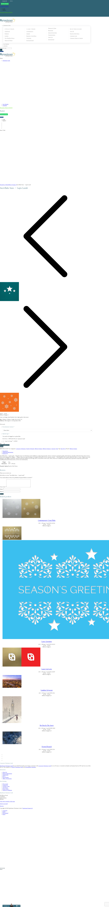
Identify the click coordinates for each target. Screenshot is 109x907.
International (51, 39)
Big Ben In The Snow (47, 725)
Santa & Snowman (52, 32)
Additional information (8, 452)
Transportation (51, 35)
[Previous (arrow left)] (0, 869)
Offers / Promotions (7, 778)
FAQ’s (4, 776)
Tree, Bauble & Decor (9, 38)
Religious (7, 33)
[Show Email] (17, 906)
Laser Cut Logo (47, 669)
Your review (3, 486)
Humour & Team (52, 28)
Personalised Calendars (30, 767)
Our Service (5, 787)
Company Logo (73, 36)
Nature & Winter (8, 40)
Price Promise (6, 777)
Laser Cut (50, 37)
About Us (5, 772)
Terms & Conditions (7, 790)
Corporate (28, 38)
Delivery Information (7, 773)
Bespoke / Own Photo (31, 36)
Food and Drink (30, 40)
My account (5, 783)
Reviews (2, 806)
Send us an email (4, 803)
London (6, 36)
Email (1, 491)
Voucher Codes (6, 786)
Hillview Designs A (12, 184)
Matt (57, 448)
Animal (28, 33)
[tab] (47, 451)
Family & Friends (30, 448)
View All (72, 31)
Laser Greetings (47, 641)
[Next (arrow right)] (1, 869)
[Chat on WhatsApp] (5, 4)
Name (2, 489)
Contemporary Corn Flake (46, 520)
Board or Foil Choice (74, 33)
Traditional (7, 31)
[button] (1, 446)
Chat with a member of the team (7, 801)
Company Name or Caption (76, 38)
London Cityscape (47, 690)
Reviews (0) (5, 453)
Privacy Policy (6, 788)
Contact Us (5, 785)
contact (1, 51)
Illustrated (50, 30)
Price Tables (5, 184)
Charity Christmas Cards (17, 767)
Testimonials (5, 774)
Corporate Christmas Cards (44, 765)
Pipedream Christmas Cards (6, 765)
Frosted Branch (47, 746)
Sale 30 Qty (63, 448)
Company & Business (21, 448)
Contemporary (29, 31)
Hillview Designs (38, 448)
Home (1, 184)
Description (5, 451)
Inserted (53, 448)
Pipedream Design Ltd (28, 808)
